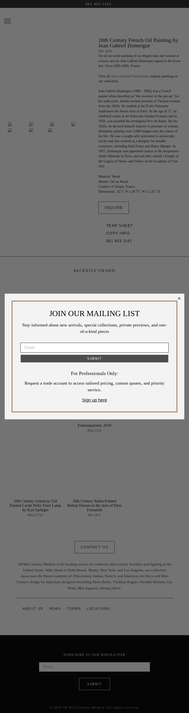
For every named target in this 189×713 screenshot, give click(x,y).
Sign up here (94, 400)
